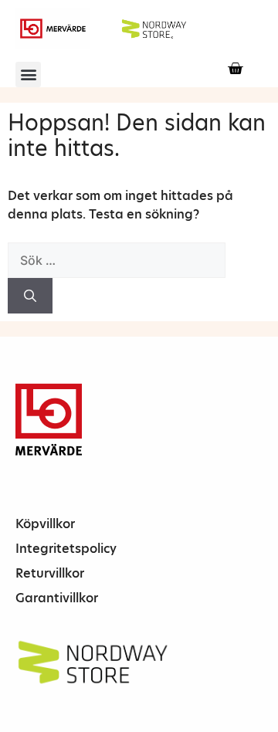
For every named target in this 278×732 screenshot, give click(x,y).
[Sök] (30, 295)
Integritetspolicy (66, 548)
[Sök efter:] (116, 260)
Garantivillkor (56, 598)
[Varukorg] (235, 68)
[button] (28, 74)
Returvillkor (49, 573)
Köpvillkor (45, 524)
